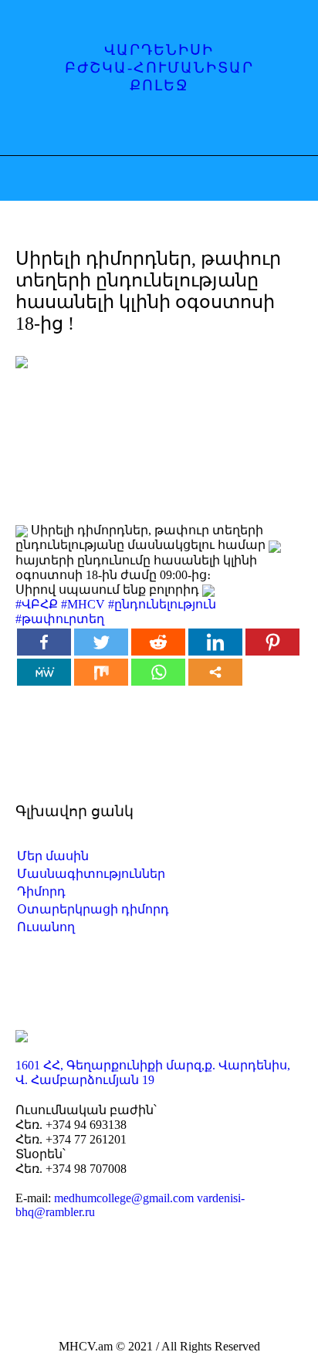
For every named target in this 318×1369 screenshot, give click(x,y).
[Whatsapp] (158, 672)
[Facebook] (116, 128)
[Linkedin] (215, 642)
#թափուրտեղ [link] (59, 618)
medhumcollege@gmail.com (124, 1198)
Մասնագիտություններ (91, 873)
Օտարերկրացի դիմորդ (93, 909)
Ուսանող (46, 927)
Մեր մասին (53, 855)
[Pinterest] (272, 642)
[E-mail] (176, 128)
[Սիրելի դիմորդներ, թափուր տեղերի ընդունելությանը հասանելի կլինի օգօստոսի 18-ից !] (159, 426)
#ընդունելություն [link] (162, 604)
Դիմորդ (41, 891)
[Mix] (101, 672)
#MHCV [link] (83, 604)
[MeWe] (44, 672)
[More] (215, 672)
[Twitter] (101, 642)
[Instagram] (146, 128)
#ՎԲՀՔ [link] (36, 604)
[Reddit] (158, 642)
